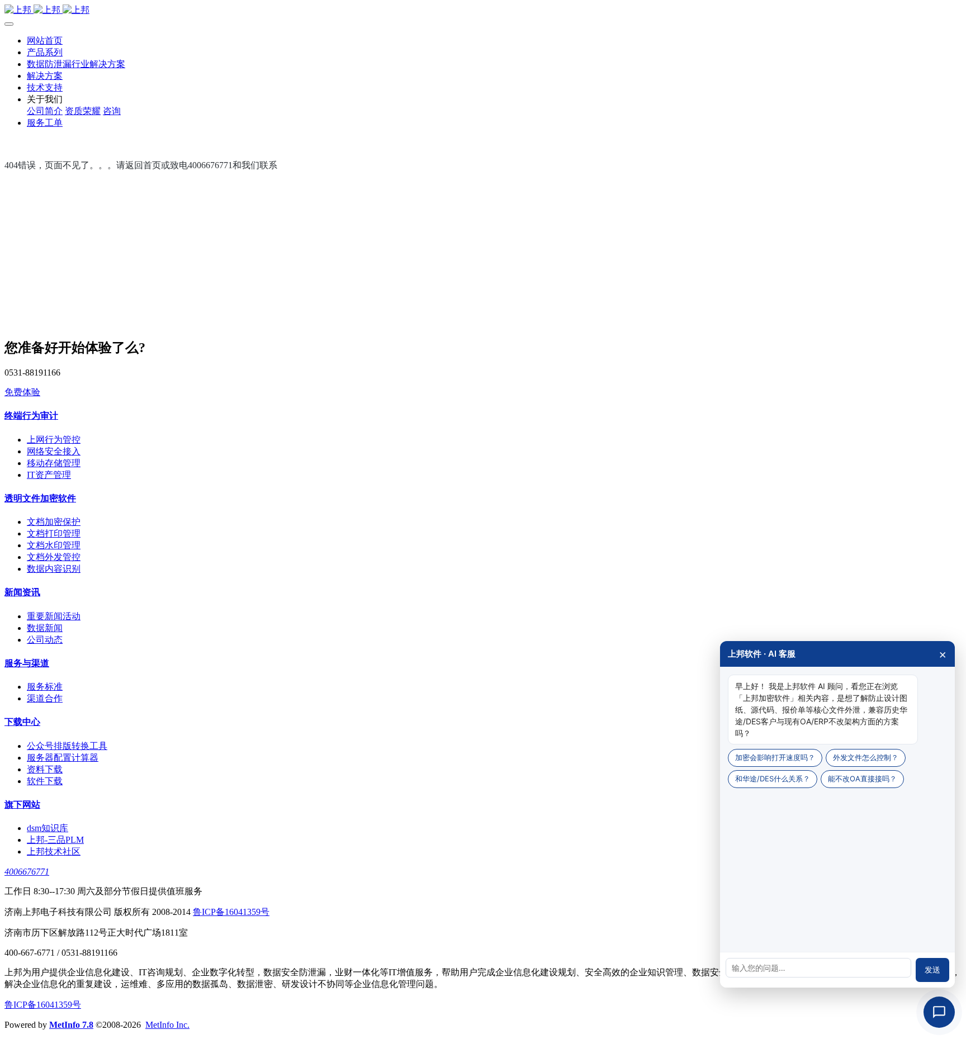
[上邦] (483, 10)
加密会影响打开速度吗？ (775, 757)
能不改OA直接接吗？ (862, 778)
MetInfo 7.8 (71, 1024)
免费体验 (22, 392)
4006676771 (26, 871)
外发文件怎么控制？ (865, 757)
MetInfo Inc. (167, 1024)
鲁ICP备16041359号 (231, 912)
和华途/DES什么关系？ (772, 778)
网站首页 (45, 40)
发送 (932, 969)
